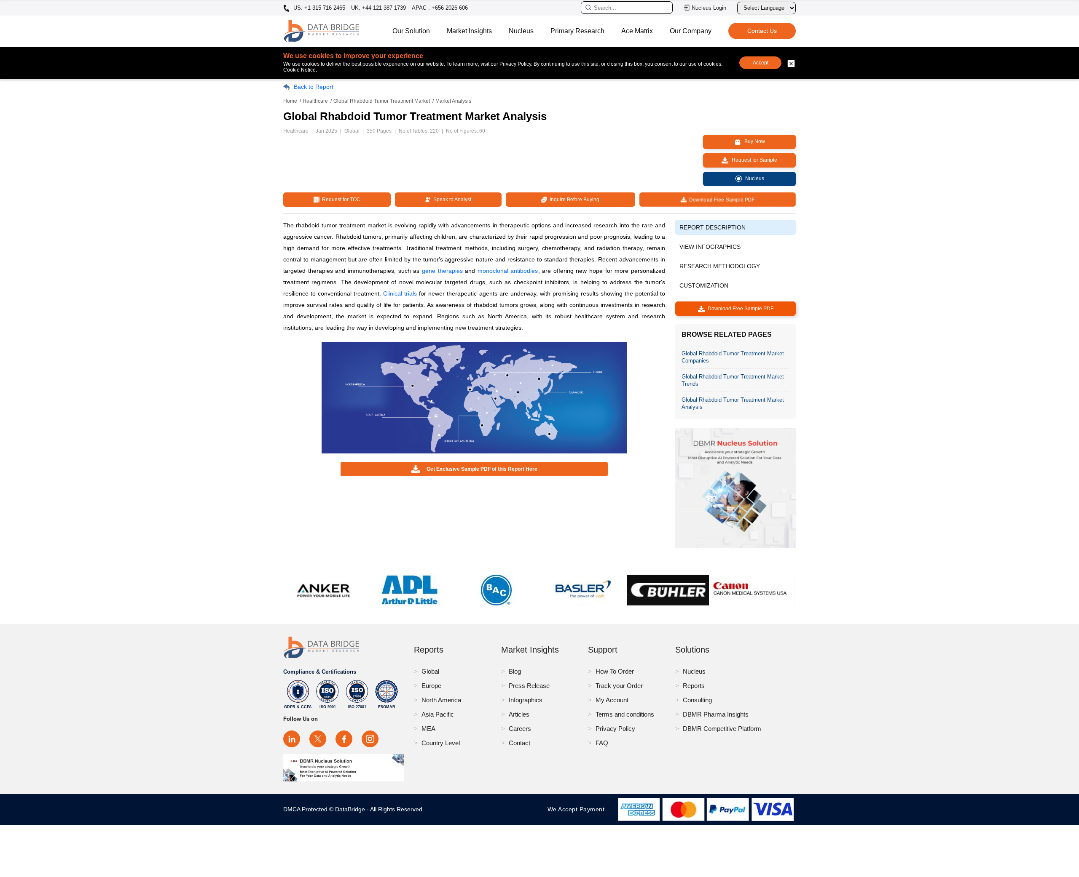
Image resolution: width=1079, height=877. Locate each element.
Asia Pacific (437, 714)
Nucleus (521, 31)
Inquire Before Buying (573, 200)
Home (290, 101)
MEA (428, 728)
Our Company (690, 31)
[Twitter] (317, 738)
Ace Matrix (637, 31)
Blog (515, 671)
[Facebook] (344, 738)
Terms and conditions (625, 714)
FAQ (602, 742)
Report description (712, 227)
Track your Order (619, 685)
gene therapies (442, 270)
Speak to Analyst (451, 200)
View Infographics (710, 246)
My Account (612, 700)
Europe (431, 685)
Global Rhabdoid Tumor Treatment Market (381, 101)
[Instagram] (370, 738)
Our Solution (411, 31)
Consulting (697, 700)
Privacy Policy (615, 728)
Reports (694, 685)
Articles (519, 714)
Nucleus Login (709, 8)
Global (430, 671)
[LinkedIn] (291, 738)
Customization (703, 285)
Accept (760, 63)
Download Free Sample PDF (720, 200)
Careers (520, 728)
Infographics (525, 700)
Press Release (529, 685)
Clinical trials (400, 293)
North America (441, 700)
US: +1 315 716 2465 (318, 8)
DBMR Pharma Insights (716, 714)
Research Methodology (719, 266)
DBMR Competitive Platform (722, 728)
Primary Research (577, 31)
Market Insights (469, 31)
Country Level (440, 742)
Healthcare (315, 101)
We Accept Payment (578, 809)
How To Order (615, 671)
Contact (519, 742)
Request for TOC (339, 200)
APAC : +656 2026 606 (440, 8)
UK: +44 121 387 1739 (378, 8)
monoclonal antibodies (508, 270)
